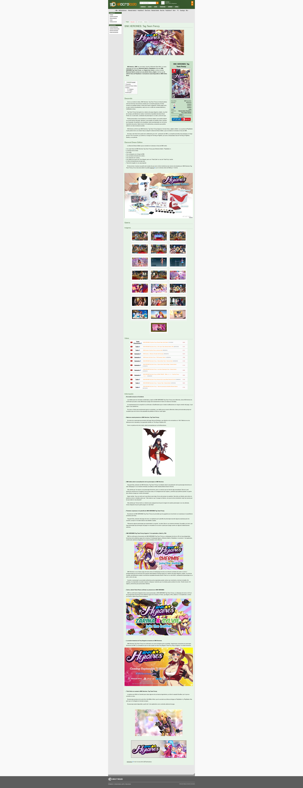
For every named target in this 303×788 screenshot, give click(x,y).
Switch (155, 10)
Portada (111, 14)
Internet (170, 7)
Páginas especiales (114, 30)
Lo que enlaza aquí (114, 27)
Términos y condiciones (114, 784)
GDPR (123, 784)
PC (178, 10)
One (162, 10)
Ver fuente (140, 21)
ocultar (133, 82)
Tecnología (162, 7)
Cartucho (189, 112)
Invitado (167, 2)
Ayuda (111, 20)
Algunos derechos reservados (189, 783)
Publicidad (128, 784)
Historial (146, 21)
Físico (182, 112)
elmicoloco (129, 762)
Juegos (150, 7)
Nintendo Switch (182, 110)
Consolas (143, 7)
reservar (152, 168)
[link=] (174, 104)
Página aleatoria (113, 18)
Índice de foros (116, 10)
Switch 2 (132, 10)
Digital (185, 112)
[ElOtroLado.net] (123, 4)
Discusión (133, 21)
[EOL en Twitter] (190, 2)
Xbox (147, 10)
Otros (176, 7)
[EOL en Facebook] (190, 4)
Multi (122, 10)
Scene (155, 7)
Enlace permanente (114, 32)
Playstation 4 (188, 110)
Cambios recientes (114, 16)
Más (187, 10)
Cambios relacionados (114, 28)
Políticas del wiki (113, 21)
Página (127, 21)
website (180, 114)
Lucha (190, 109)
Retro (174, 10)
